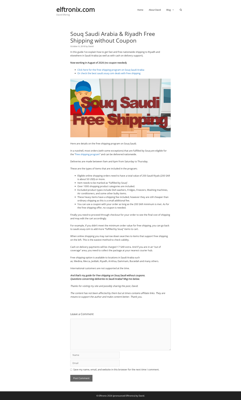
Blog (168, 9)
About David (155, 9)
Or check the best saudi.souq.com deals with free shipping (108, 73)
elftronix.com (75, 9)
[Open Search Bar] (181, 10)
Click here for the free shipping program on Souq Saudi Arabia (110, 69)
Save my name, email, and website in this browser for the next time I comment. (116, 369)
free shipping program (87, 154)
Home (140, 9)
